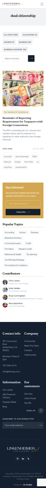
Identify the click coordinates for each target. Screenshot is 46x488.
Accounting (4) (30, 35)
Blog (5, 406)
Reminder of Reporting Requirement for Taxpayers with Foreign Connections (23, 121)
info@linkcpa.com (11, 371)
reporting (8, 167)
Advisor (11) (9, 42)
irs (38, 162)
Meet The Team (31, 345)
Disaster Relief (9, 402)
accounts (8, 156)
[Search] (31, 58)
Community (29, 341)
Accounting (9, 232)
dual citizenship (21, 156)
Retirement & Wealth (13, 254)
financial (7, 162)
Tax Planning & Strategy (14, 260)
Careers (28, 350)
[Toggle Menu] (42, 4)
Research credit (25, 249)
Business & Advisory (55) (15, 49)
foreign (18, 162)
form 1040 (28, 162)
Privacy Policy (23, 479)
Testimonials (30, 355)
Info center (8, 390)
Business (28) (25, 42)
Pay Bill (27, 403)
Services (28, 393)
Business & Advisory (13, 238)
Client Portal (30, 398)
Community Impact (13, 243)
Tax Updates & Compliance (16, 112)
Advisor (22, 232)
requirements (20, 167)
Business (34, 232)
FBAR (34, 156)
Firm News (9, 249)
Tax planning (31, 254)
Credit (28, 243)
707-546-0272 (10, 365)
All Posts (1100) (11, 35)
